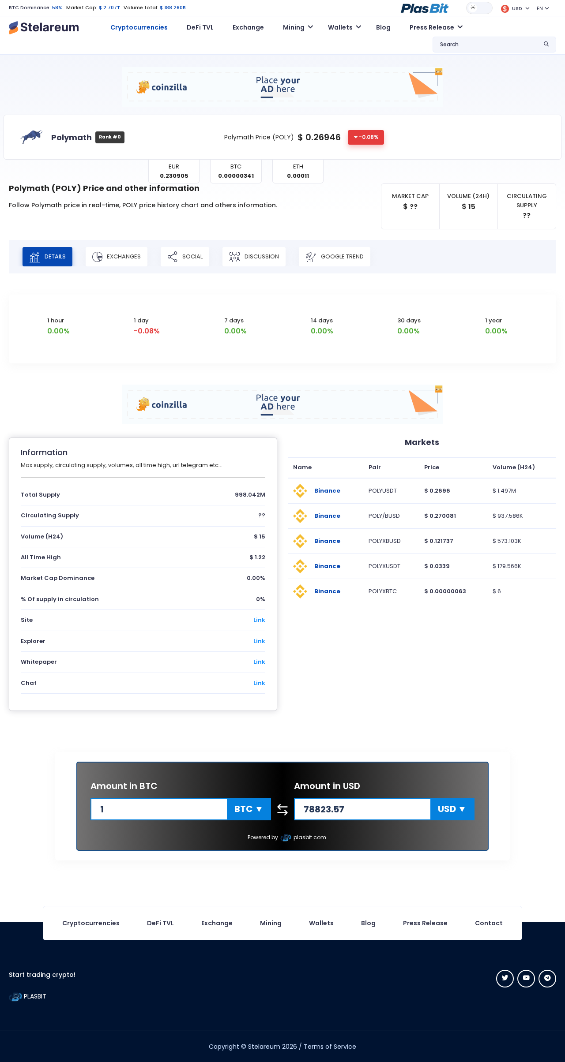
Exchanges (123, 256)
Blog (383, 27)
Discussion (261, 256)
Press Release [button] (432, 27)
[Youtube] (526, 978)
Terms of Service (330, 1046)
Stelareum (264, 1046)
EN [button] (540, 8)
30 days (409, 320)
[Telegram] (547, 978)
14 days (322, 320)
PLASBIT (34, 996)
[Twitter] (505, 978)
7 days (234, 320)
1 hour (55, 320)
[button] (425, 7)
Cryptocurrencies (139, 27)
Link (259, 620)
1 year (493, 320)
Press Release (425, 923)
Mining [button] (294, 27)
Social (192, 256)
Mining (271, 923)
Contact (489, 923)
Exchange (248, 27)
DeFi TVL (200, 27)
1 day (141, 320)
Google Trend (342, 256)
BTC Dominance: (30, 7)
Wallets (321, 923)
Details (54, 256)
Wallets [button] (340, 27)
